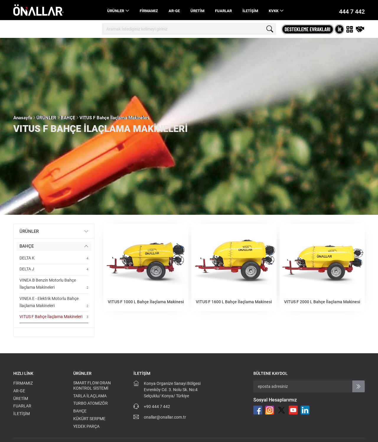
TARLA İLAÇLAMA (90, 395)
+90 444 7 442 (157, 406)
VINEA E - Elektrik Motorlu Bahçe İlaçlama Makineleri (53, 302)
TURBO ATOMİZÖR (90, 403)
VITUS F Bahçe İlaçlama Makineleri (114, 117)
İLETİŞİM (250, 11)
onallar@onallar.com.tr (165, 417)
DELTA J (53, 269)
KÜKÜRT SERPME (89, 418)
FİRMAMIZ (149, 11)
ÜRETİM (197, 11)
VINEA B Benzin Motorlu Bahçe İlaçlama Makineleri (53, 284)
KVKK (273, 11)
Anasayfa (22, 117)
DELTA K (53, 258)
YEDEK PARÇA (86, 426)
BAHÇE (68, 117)
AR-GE (174, 11)
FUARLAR (223, 11)
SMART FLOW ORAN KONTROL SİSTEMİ (92, 385)
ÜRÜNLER (115, 11)
